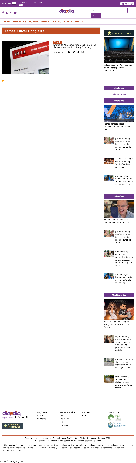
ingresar (128, 3)
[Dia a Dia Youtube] (15, 13)
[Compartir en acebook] (69, 52)
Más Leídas (119, 88)
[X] (19, 417)
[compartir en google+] (78, 52)
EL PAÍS (68, 21)
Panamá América (68, 412)
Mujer (62, 422)
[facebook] (15, 417)
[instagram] (27, 417)
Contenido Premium (121, 33)
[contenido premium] (12, 425)
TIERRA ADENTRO (51, 21)
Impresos (87, 412)
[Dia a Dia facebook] (3, 13)
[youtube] (23, 417)
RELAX (79, 21)
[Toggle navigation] (14, 3)
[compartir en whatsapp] (82, 52)
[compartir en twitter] (74, 52)
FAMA (7, 21)
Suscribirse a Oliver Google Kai (3, 81)
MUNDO (33, 21)
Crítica (63, 415)
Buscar (95, 15)
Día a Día (64, 418)
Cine (84, 415)
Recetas (64, 425)
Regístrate (42, 412)
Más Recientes (119, 94)
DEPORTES (19, 21)
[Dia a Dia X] (7, 13)
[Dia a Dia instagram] (11, 13)
